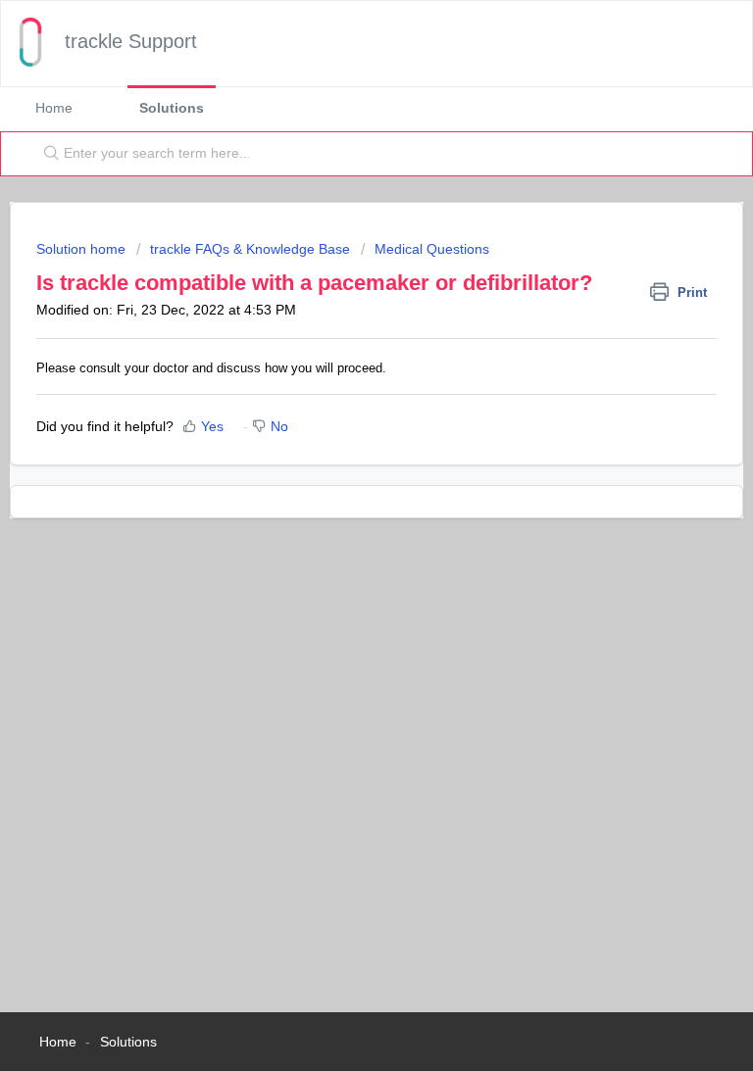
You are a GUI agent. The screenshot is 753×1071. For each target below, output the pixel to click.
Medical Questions (432, 249)
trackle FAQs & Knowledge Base (250, 249)
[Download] (340, 522)
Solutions (171, 108)
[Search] (47, 153)
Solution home (82, 249)
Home (54, 108)
